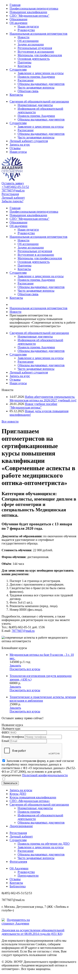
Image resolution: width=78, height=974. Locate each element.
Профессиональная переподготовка (34, 8)
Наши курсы (18, 151)
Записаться (10, 783)
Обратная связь (28, 91)
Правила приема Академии (36, 76)
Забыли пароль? (12, 201)
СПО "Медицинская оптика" (29, 15)
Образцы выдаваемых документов (41, 84)
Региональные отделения (35, 48)
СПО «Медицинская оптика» (30, 801)
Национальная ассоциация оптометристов (38, 33)
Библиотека (18, 886)
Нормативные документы (35, 105)
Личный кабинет (13, 197)
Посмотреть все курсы (25, 669)
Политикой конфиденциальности (45, 775)
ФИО (5, 732)
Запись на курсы (21, 790)
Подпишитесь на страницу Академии (16, 921)
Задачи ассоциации (31, 44)
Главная (15, 5)
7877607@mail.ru (13, 190)
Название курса (12, 725)
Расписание (26, 80)
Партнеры (24, 62)
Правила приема (29, 811)
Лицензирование (21, 826)
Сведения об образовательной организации (39, 101)
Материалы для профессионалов (40, 55)
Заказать (15, 665)
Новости (23, 37)
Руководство (26, 30)
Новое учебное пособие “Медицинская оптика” (33, 405)
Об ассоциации (28, 40)
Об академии (18, 23)
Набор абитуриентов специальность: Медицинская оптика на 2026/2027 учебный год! (43, 398)
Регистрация (10, 194)
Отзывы (15, 148)
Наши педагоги (28, 26)
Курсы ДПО (18, 793)
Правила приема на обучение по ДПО (44, 843)
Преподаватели (28, 875)
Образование (18, 19)
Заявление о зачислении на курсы (41, 73)
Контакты (24, 66)
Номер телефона (13, 736)
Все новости (10, 421)
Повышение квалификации (28, 12)
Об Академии (19, 868)
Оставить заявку (13, 183)
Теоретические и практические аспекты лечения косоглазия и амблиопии (43, 698)
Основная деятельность (34, 58)
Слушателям (18, 69)
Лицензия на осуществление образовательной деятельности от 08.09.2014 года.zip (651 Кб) (33, 932)
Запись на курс (20, 144)
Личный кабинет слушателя (29, 141)
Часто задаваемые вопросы (36, 87)
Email (5, 741)
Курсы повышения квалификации (33, 797)
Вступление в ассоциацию (36, 51)
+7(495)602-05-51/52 (15, 187)
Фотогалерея (18, 861)
